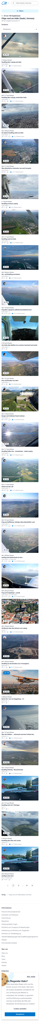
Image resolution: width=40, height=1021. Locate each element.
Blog (3, 956)
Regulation (5, 921)
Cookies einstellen (20, 1009)
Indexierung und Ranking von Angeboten (15, 930)
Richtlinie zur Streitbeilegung (11, 934)
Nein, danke (31, 977)
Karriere (4, 962)
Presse (4, 965)
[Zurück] (8, 885)
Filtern (21, 11)
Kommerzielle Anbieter (9, 943)
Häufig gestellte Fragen (9, 924)
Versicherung (6, 918)
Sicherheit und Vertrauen (10, 915)
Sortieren (5, 25)
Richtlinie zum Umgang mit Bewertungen (16, 927)
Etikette (4, 940)
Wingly (4, 894)
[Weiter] (32, 885)
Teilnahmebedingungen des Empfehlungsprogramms (20, 937)
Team (3, 959)
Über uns (5, 953)
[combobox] (24, 3)
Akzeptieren (20, 1014)
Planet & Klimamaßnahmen (11, 912)
